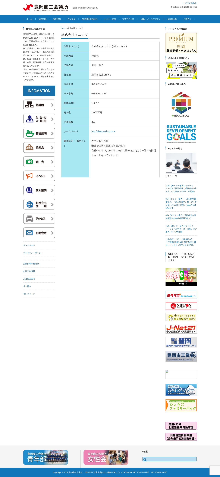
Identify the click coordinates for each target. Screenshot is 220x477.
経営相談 (43, 19)
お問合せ (187, 19)
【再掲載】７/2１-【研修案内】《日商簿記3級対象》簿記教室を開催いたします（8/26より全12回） (181, 242)
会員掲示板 (172, 19)
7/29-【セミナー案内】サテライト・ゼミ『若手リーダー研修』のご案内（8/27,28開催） (181, 229)
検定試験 (57, 19)
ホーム (29, 19)
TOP (63, 28)
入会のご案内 (29, 279)
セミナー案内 (110, 19)
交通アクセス (128, 19)
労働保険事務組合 (90, 19)
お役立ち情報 (29, 271)
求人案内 (27, 286)
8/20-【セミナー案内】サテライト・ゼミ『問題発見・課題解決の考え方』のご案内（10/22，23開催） (181, 188)
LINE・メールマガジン (151, 19)
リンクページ (29, 245)
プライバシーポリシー (33, 253)
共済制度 (71, 19)
